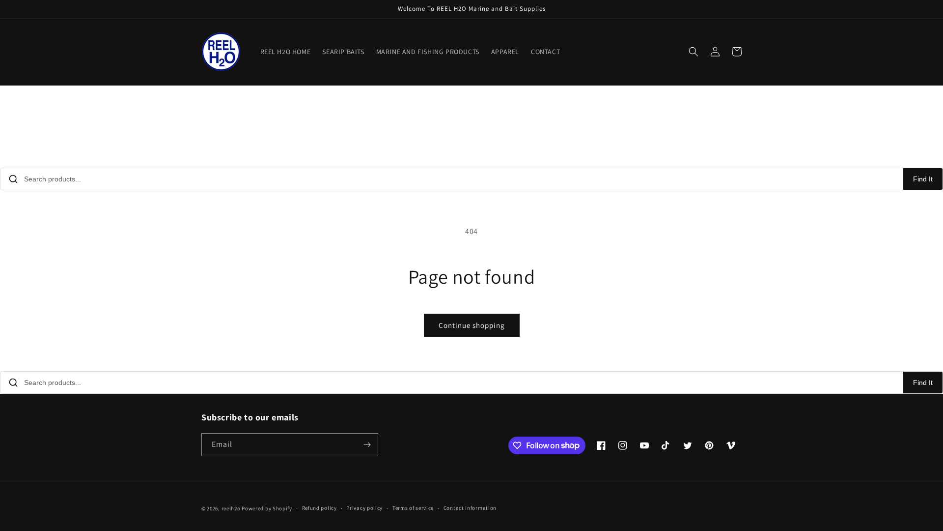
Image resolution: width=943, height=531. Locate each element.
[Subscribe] (367, 444)
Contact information (470, 507)
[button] (693, 51)
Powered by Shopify (267, 508)
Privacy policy (364, 507)
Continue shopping (472, 325)
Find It (923, 179)
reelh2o (231, 508)
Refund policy (319, 507)
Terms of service (413, 507)
